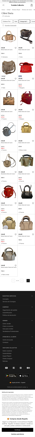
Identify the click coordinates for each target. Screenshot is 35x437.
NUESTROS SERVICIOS (9, 296)
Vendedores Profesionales (11, 331)
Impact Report (7, 356)
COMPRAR (6, 307)
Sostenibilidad (7, 353)
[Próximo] (21, 280)
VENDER (5, 320)
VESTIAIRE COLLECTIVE (10, 348)
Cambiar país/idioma (17, 434)
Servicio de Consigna (9, 302)
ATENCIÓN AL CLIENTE (9, 337)
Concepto (6, 299)
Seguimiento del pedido (10, 310)
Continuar (18, 430)
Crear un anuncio (8, 326)
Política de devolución (9, 315)
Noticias (5, 361)
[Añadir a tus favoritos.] (16, 48)
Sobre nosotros (7, 351)
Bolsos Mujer (16, 10)
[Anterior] (13, 280)
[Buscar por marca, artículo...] (3, 5)
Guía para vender (8, 329)
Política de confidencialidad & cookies (16, 387)
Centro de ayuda (8, 340)
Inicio (3, 10)
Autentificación (7, 313)
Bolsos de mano (27, 10)
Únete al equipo (7, 358)
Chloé (8, 10)
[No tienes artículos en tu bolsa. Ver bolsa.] (32, 5)
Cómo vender (7, 324)
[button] (32, 5)
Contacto (5, 342)
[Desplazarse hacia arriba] (28, 280)
